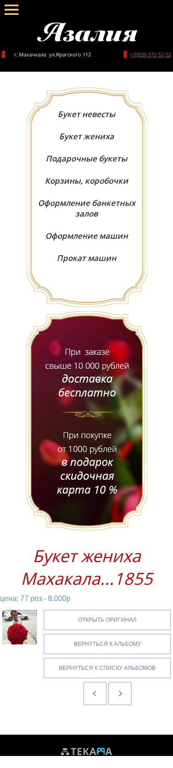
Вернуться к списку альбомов (107, 668)
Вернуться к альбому (107, 644)
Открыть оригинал (107, 620)
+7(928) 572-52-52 (150, 54)
